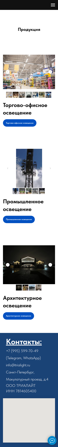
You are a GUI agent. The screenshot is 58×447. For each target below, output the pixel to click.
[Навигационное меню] (53, 5)
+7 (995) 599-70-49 (22, 350)
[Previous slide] (8, 72)
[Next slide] (50, 72)
